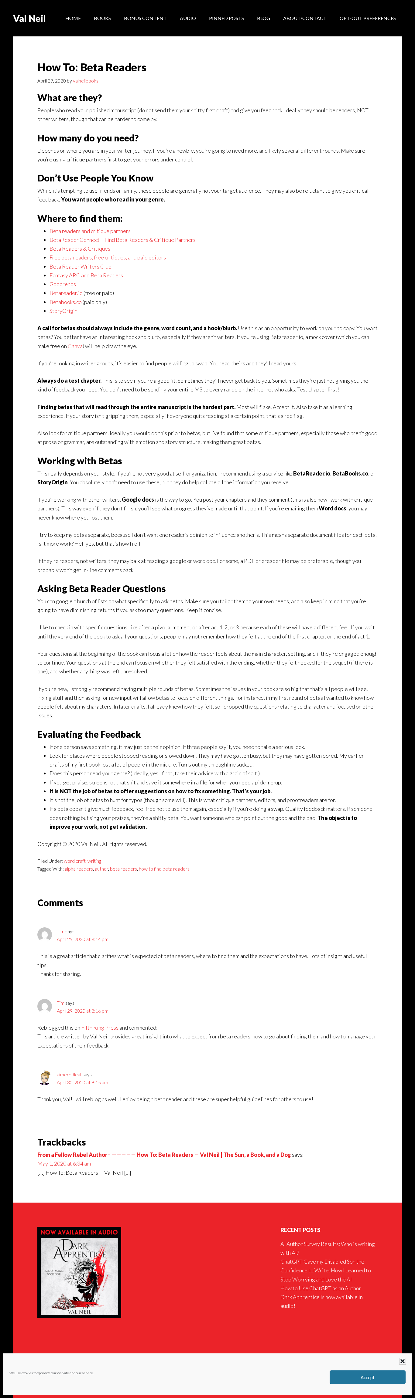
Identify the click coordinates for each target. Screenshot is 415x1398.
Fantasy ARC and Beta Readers (86, 275)
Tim (60, 931)
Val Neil (29, 18)
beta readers (123, 869)
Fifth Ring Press (99, 1027)
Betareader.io (66, 292)
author (101, 869)
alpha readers (79, 869)
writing (94, 861)
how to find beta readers (164, 869)
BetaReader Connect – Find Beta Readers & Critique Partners (123, 239)
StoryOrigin (63, 310)
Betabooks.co (66, 302)
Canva (75, 346)
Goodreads (63, 284)
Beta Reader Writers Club (80, 266)
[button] (403, 1361)
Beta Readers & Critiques (80, 248)
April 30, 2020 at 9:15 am (82, 1082)
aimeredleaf (69, 1074)
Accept (368, 1377)
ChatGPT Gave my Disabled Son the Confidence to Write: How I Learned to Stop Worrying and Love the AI (325, 1270)
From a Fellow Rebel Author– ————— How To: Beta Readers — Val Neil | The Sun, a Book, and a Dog (164, 1154)
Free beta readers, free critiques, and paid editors (108, 257)
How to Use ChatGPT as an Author (320, 1288)
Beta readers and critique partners (90, 231)
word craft (75, 861)
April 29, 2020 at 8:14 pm (82, 939)
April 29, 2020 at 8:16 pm (82, 1011)
